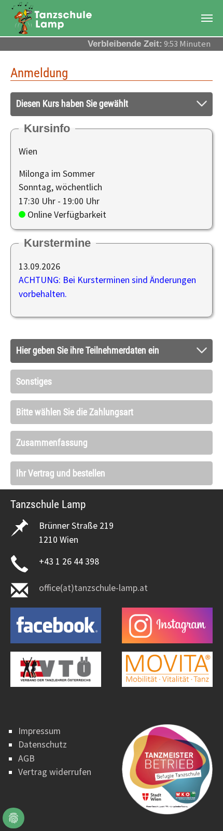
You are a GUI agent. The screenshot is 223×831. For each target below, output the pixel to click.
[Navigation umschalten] (207, 18)
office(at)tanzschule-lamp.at (93, 588)
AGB (26, 758)
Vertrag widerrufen (54, 772)
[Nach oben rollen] (199, 807)
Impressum (39, 731)
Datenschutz (42, 744)
